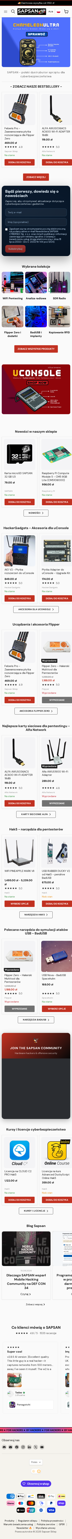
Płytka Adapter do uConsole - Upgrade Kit (56, 571)
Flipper (45, 689)
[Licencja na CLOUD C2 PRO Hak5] (19, 1152)
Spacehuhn (47, 997)
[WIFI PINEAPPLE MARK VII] (19, 852)
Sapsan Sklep (11, 151)
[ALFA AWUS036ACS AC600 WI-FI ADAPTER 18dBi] (19, 752)
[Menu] (5, 11)
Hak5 (7, 892)
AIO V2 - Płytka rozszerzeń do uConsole (19, 571)
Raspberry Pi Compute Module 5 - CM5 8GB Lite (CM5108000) (55, 477)
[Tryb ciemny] (36, 1471)
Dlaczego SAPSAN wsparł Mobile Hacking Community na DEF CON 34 (26, 1281)
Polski (34, 1462)
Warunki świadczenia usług (18, 1524)
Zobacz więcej (36, 177)
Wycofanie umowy (45, 1528)
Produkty (9, 1520)
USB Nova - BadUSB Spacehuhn (54, 976)
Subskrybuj (15, 248)
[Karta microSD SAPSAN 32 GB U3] (19, 454)
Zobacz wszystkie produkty (36, 348)
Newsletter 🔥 (24, 1528)
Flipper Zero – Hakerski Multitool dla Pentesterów (55, 669)
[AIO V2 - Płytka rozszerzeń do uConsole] (19, 550)
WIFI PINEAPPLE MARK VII (19, 871)
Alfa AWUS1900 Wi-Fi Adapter (55, 773)
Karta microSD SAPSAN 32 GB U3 (18, 475)
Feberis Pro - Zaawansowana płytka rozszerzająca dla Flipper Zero (19, 133)
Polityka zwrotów (46, 1524)
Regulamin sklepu (27, 1520)
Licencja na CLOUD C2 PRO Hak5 (18, 1173)
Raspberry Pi (48, 491)
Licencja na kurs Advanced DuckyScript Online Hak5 (56, 1175)
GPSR (62, 1524)
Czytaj (24, 1294)
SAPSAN (9, 491)
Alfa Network (48, 151)
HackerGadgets (12, 587)
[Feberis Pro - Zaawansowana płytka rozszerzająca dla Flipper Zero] (19, 109)
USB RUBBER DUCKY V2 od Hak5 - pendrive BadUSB (56, 874)
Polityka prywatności (52, 1520)
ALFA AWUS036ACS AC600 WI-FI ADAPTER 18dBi (56, 132)
